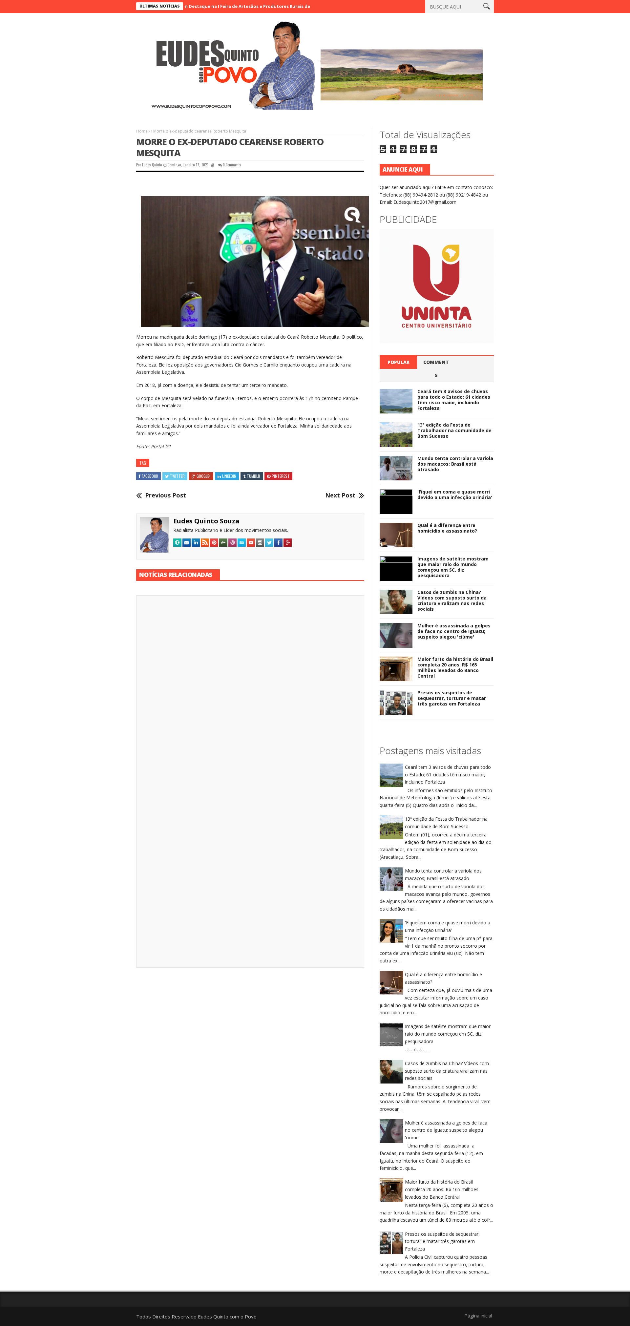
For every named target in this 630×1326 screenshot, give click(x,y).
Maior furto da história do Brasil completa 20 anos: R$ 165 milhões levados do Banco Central (455, 667)
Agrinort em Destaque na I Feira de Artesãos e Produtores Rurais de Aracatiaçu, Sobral (209, 6)
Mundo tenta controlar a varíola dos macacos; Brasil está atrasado (455, 464)
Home (142, 131)
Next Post (340, 495)
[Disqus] (250, 692)
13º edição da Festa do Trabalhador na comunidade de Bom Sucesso (454, 430)
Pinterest (281, 476)
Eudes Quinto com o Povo (227, 1316)
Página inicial (478, 1315)
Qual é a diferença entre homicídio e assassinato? (447, 528)
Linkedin (229, 476)
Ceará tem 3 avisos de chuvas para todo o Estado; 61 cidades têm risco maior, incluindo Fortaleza (453, 399)
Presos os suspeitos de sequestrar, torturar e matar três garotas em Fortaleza (451, 698)
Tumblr (253, 476)
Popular (399, 362)
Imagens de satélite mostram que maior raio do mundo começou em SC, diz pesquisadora (453, 567)
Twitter (177, 476)
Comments (436, 368)
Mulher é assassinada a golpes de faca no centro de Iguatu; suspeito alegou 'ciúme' (454, 631)
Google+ (204, 476)
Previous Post (165, 495)
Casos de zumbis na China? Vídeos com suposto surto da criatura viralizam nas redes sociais (452, 600)
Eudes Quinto (152, 164)
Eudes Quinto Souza (206, 520)
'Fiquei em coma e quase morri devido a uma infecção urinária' (454, 494)
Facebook (150, 476)
